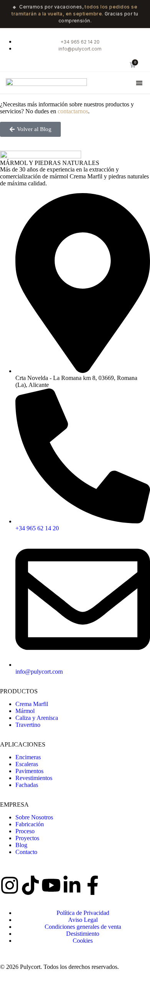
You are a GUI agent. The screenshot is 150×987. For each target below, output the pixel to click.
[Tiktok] (30, 885)
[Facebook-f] (92, 885)
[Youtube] (51, 885)
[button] (139, 82)
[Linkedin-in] (72, 885)
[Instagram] (9, 885)
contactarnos (73, 111)
